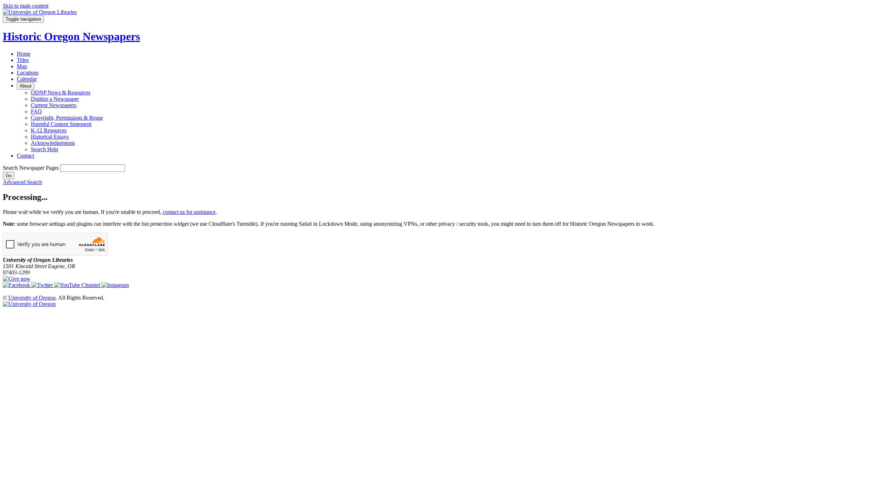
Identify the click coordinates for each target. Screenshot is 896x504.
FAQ (36, 111)
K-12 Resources (48, 130)
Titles (23, 60)
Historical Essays (50, 137)
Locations (27, 73)
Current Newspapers (53, 105)
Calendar (27, 79)
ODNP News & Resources (60, 93)
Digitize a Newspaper (55, 99)
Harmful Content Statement (61, 124)
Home (23, 54)
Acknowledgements (53, 143)
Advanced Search (22, 182)
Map (22, 66)
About (25, 86)
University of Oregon (32, 298)
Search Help (44, 149)
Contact (25, 156)
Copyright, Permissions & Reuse (67, 118)
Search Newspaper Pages (31, 168)
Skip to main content (25, 6)
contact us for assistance (189, 212)
